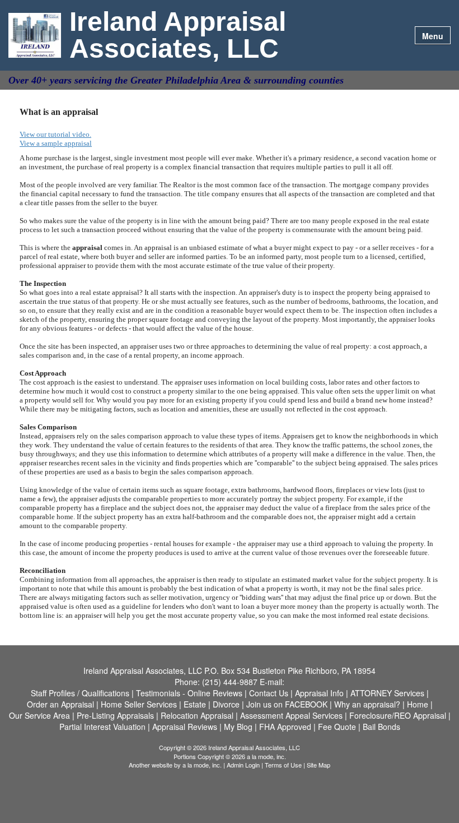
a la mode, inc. (202, 764)
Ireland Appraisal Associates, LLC (177, 35)
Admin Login (243, 764)
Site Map (318, 764)
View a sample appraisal (56, 143)
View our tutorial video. (55, 134)
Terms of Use (283, 764)
